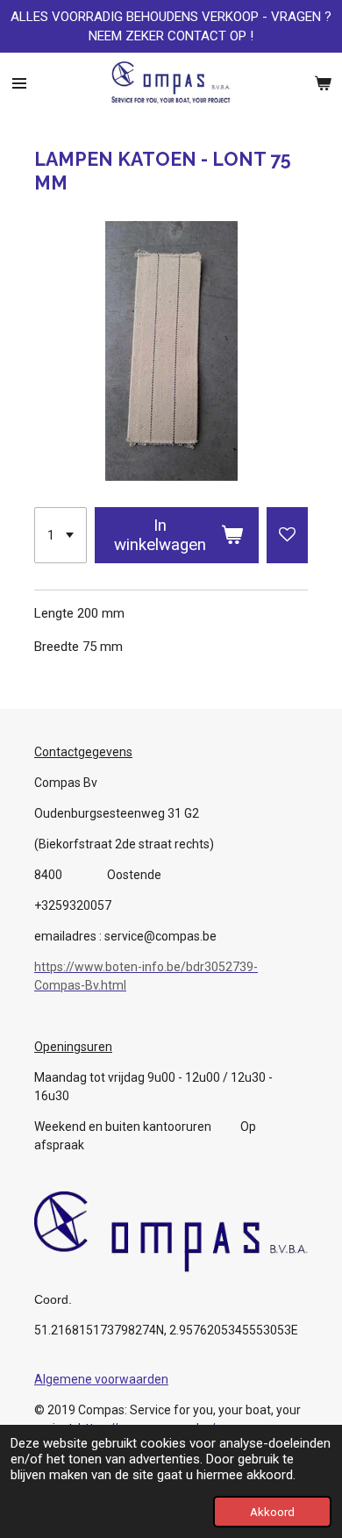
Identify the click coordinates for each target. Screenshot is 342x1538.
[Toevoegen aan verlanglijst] (287, 535)
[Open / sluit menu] (19, 83)
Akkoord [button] (272, 1512)
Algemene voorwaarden (101, 1379)
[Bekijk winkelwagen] (322, 83)
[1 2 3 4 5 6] (60, 535)
